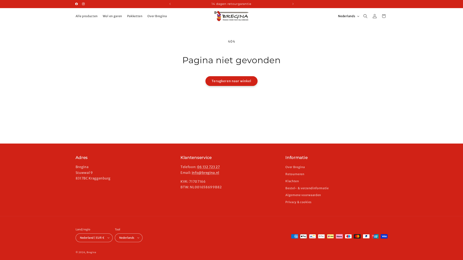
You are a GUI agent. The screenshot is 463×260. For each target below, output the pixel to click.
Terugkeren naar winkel (231, 81)
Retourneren (294, 174)
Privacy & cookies (298, 202)
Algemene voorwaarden (303, 195)
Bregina (91, 252)
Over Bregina (295, 167)
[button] (365, 16)
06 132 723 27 (208, 167)
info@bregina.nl (205, 173)
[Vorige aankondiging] (170, 4)
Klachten (292, 181)
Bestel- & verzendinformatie (307, 188)
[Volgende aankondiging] (293, 4)
